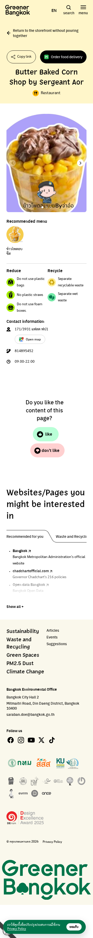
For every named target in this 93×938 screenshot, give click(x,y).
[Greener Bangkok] (17, 10)
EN (54, 10)
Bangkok (20, 550)
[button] (80, 163)
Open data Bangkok (29, 584)
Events (52, 637)
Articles (53, 630)
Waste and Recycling (19, 643)
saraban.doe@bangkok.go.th (30, 714)
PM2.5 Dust (20, 663)
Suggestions (57, 643)
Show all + (15, 606)
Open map (33, 339)
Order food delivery (66, 56)
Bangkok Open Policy (30, 598)
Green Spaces (22, 655)
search (68, 12)
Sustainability (22, 631)
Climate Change (25, 671)
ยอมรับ (74, 926)
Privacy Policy (52, 841)
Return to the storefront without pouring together (46, 33)
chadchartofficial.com (31, 570)
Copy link (24, 56)
